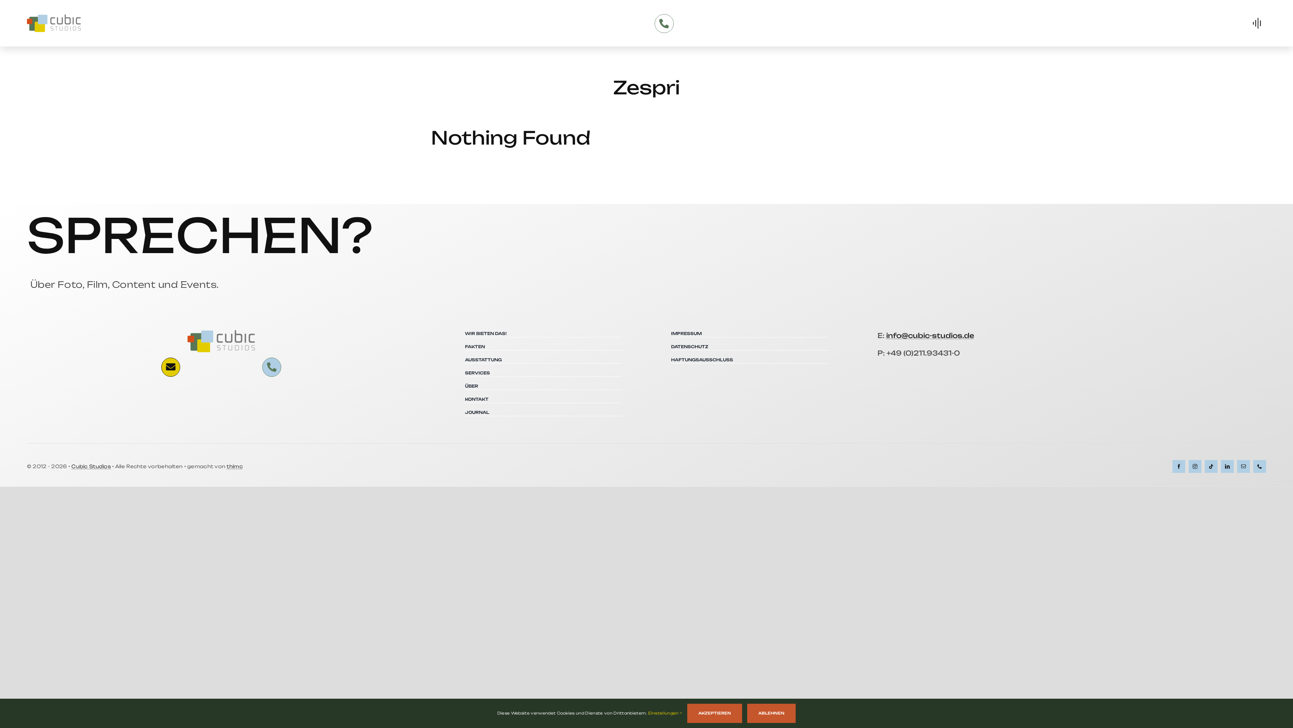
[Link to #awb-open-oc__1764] (1257, 23)
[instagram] (1195, 466)
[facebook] (1178, 466)
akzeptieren (714, 713)
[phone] (1259, 466)
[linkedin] (1227, 466)
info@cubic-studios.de (930, 335)
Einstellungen (663, 713)
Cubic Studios (91, 466)
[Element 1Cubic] (54, 17)
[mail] (1243, 466)
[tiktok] (1211, 466)
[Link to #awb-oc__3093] (170, 367)
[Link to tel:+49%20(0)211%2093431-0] (664, 23)
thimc (234, 466)
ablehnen (771, 713)
